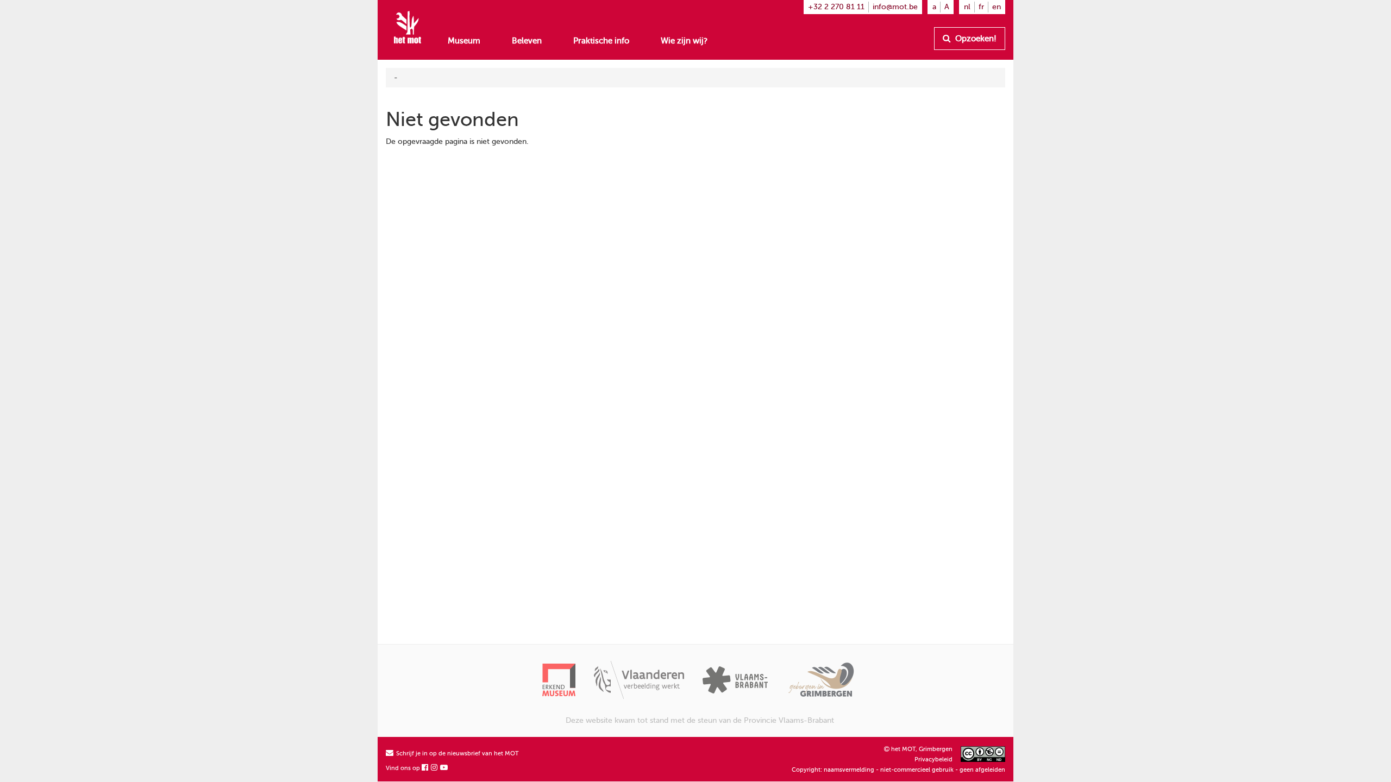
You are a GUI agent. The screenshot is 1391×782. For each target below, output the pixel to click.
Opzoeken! (975, 38)
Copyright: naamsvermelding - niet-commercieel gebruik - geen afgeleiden (898, 769)
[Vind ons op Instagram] (434, 768)
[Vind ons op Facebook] (425, 768)
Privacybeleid (933, 759)
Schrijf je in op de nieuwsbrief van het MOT (456, 753)
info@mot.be (895, 7)
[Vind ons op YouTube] (444, 768)
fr (981, 7)
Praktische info (601, 41)
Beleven (527, 41)
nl (967, 7)
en (996, 7)
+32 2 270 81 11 (836, 7)
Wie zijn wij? (684, 41)
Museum (464, 41)
